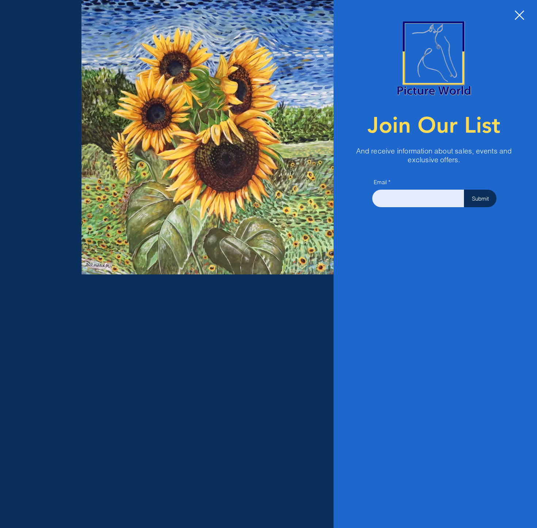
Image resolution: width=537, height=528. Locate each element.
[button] (519, 15)
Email (380, 182)
